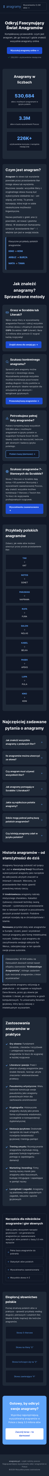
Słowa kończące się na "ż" (24, 1362)
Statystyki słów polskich (21, 1261)
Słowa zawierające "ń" (24, 1376)
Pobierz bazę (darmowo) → (22, 454)
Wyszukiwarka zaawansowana (24, 1269)
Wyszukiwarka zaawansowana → (24, 509)
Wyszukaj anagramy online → (24, 50)
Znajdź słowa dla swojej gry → (23, 344)
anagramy (13, 6)
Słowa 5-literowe (24, 1332)
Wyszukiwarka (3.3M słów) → (31, 6)
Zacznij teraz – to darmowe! (24, 1434)
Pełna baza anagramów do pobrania (23, 1252)
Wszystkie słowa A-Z (20, 1277)
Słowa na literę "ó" (24, 1347)
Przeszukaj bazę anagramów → (24, 401)
